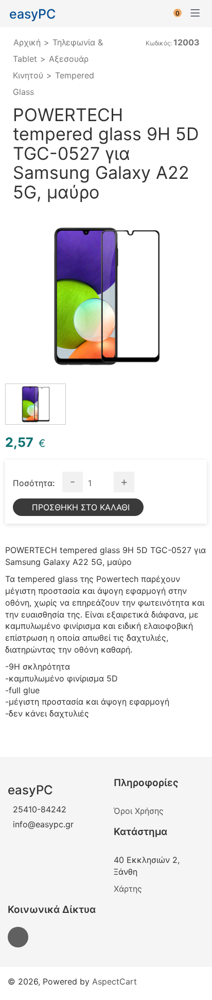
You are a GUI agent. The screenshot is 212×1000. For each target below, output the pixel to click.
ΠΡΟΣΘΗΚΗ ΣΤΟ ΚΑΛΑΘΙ (81, 507)
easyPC (32, 14)
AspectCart (114, 981)
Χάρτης (128, 889)
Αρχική (27, 42)
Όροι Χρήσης (139, 811)
